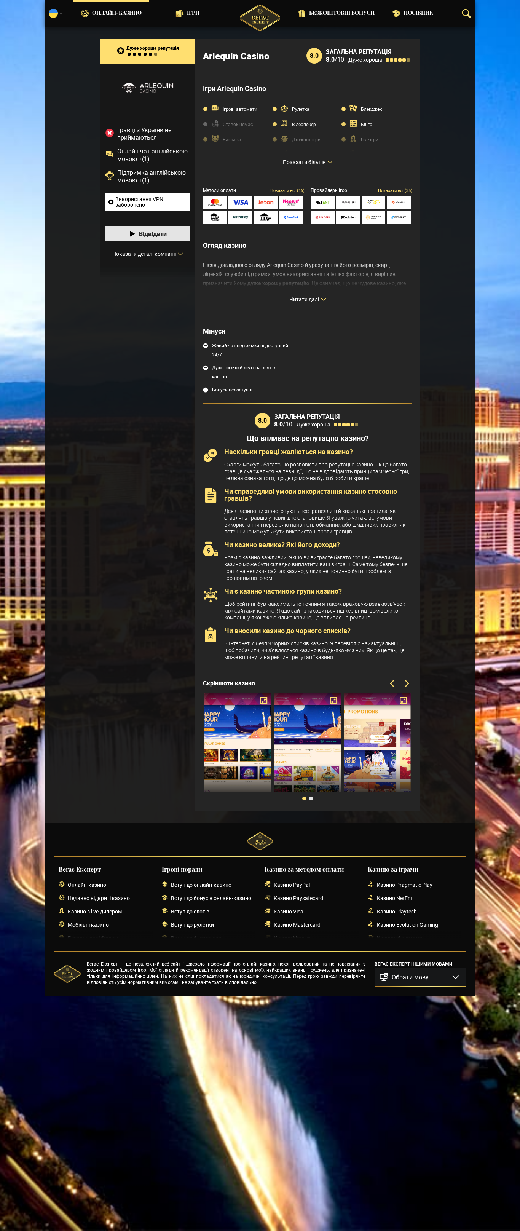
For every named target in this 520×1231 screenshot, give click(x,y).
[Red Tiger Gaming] (323, 217)
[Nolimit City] (348, 202)
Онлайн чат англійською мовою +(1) (152, 155)
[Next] (406, 684)
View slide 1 (304, 798)
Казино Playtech (397, 911)
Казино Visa (288, 911)
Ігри (193, 13)
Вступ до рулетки (192, 924)
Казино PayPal (292, 884)
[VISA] (240, 202)
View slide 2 (311, 798)
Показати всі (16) (287, 190)
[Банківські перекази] (266, 217)
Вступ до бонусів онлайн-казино (211, 898)
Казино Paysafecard (298, 898)
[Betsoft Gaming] (374, 202)
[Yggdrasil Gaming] (399, 202)
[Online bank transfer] (215, 217)
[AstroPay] (240, 217)
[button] (420, 977)
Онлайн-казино (117, 13)
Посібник (418, 13)
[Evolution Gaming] (348, 217)
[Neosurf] (291, 202)
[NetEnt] (323, 202)
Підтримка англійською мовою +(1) (151, 176)
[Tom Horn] (374, 217)
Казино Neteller (292, 938)
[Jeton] (266, 202)
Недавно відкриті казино (99, 898)
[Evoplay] (399, 217)
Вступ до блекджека (196, 938)
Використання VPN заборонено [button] (139, 201)
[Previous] (393, 684)
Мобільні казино (88, 924)
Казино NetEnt (395, 898)
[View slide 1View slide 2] (307, 748)
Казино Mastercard (297, 924)
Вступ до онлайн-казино (201, 884)
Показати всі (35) (395, 190)
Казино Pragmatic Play (404, 884)
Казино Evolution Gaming (407, 924)
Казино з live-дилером (95, 911)
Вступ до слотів (190, 911)
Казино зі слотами (400, 938)
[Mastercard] (215, 202)
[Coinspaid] (291, 217)
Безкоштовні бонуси (342, 13)
